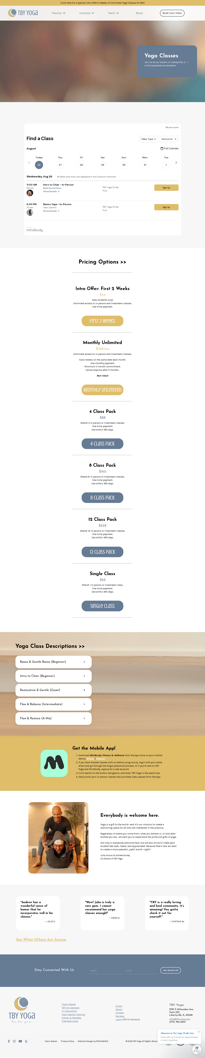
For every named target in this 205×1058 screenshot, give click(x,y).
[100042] (103, 321)
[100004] (103, 551)
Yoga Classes (69, 1004)
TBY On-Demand (70, 1007)
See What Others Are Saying (41, 940)
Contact (120, 1012)
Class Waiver (51, 1041)
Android (100, 758)
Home (119, 1006)
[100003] (103, 497)
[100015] (103, 605)
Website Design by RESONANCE (93, 1041)
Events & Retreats (71, 1017)
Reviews (120, 1016)
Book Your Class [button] (172, 13)
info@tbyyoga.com (179, 1019)
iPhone (90, 758)
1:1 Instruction (69, 1011)
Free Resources (70, 1021)
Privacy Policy (67, 1041)
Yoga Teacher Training (73, 1014)
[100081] (103, 443)
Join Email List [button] (170, 970)
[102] (103, 389)
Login (119, 1019)
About (139, 13)
